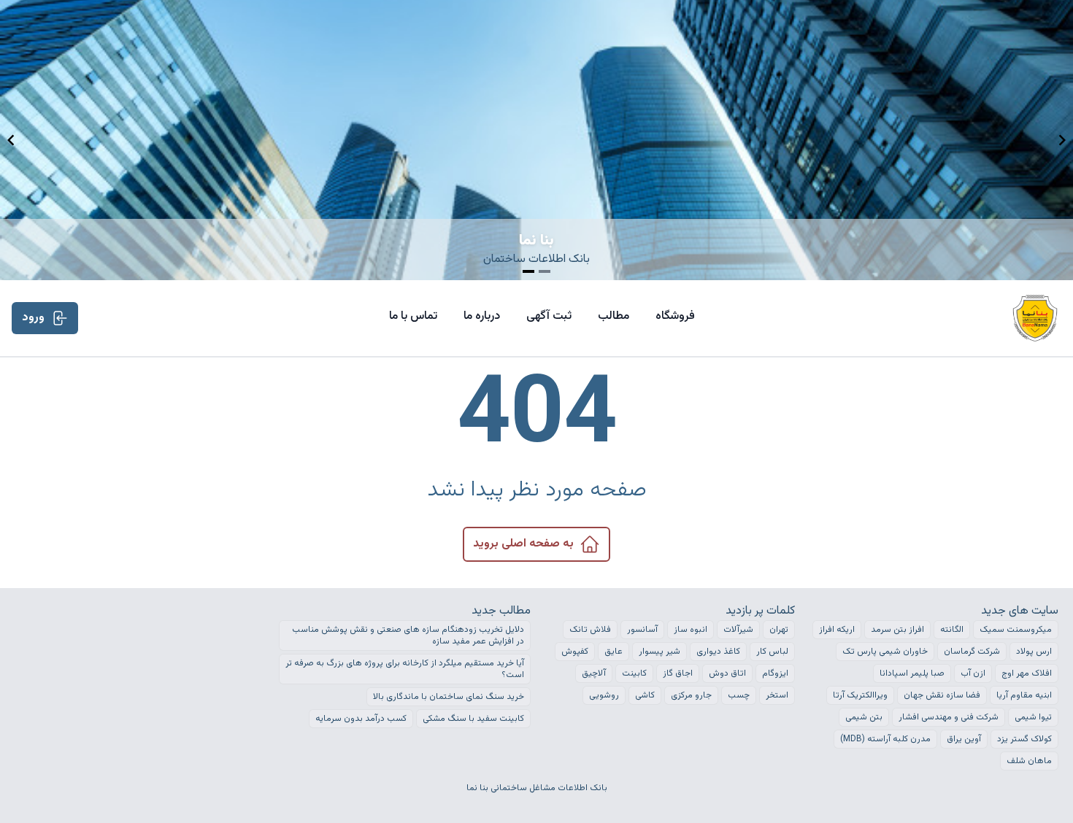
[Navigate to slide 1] (528, 271)
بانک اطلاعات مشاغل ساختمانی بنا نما (536, 788)
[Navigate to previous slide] (11, 140)
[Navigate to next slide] (1062, 140)
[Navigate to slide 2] (544, 271)
